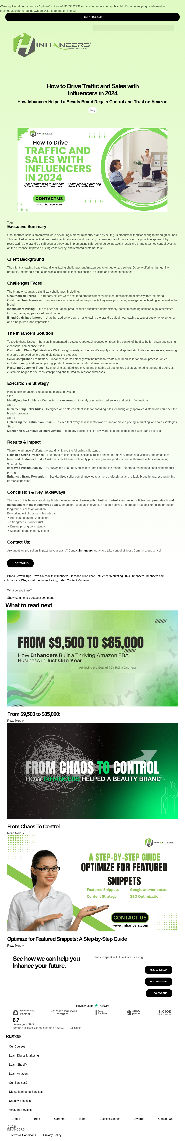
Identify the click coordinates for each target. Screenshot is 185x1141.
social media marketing (42, 580)
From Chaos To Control (33, 826)
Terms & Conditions (23, 1135)
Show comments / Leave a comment (30, 597)
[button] (133, 28)
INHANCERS (16, 1129)
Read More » (15, 720)
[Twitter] (128, 1129)
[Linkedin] (118, 1129)
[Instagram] (108, 1129)
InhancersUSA (16, 580)
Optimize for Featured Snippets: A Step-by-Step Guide (67, 939)
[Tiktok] (137, 1129)
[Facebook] (98, 1129)
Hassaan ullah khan (82, 576)
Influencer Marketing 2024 (113, 576)
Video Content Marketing (74, 580)
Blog (92, 110)
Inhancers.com (155, 576)
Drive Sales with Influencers (50, 576)
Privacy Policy (52, 1135)
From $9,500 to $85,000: (33, 714)
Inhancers (86, 550)
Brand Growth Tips (19, 576)
